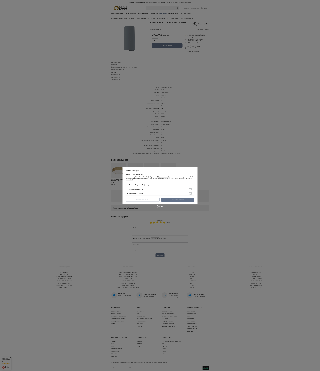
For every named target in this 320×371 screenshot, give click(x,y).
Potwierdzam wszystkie (178, 199)
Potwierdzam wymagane (142, 199)
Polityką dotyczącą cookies (163, 176)
